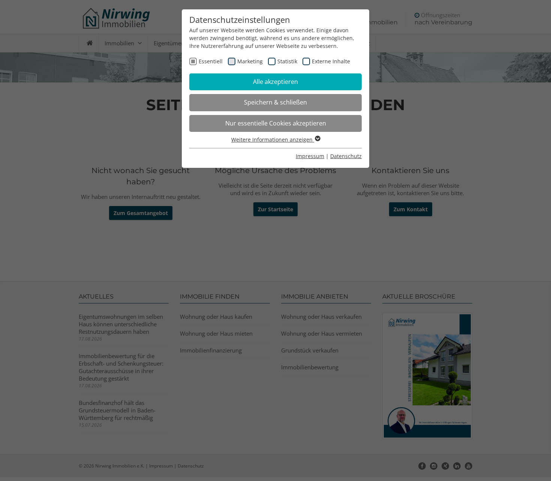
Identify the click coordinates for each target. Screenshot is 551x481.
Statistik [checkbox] (287, 61)
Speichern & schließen (275, 102)
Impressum (310, 156)
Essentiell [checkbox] (211, 61)
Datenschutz (346, 156)
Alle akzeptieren (275, 82)
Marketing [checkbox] (250, 61)
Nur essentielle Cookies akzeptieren (275, 123)
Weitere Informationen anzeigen (272, 139)
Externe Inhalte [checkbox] (331, 61)
